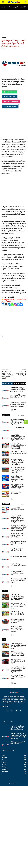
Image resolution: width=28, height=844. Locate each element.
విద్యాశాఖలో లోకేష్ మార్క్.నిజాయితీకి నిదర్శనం (17, 509)
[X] (6, 304)
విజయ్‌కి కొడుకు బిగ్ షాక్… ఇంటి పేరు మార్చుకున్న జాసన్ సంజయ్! (18, 677)
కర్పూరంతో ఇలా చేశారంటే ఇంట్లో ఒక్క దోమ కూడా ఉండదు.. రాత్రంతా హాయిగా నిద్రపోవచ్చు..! (17, 629)
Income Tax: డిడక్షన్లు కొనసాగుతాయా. (16, 493)
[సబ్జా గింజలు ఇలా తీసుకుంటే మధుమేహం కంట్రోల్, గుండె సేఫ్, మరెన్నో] (5, 621)
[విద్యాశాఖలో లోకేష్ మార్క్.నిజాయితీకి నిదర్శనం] (5, 510)
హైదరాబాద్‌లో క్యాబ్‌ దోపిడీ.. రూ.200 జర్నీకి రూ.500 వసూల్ (18, 452)
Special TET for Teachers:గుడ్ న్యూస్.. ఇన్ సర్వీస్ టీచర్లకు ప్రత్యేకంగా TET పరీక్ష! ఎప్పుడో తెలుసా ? (18, 437)
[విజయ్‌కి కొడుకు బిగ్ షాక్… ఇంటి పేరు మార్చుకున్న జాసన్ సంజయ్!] (5, 677)
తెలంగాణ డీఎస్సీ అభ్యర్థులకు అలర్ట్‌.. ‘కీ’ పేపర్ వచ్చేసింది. (21, 373)
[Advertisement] (14, 22)
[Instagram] (15, 304)
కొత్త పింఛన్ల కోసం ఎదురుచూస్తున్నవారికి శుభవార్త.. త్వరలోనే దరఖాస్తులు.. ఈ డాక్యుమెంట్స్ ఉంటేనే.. (18, 445)
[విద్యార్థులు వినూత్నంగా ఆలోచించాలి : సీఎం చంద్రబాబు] (5, 566)
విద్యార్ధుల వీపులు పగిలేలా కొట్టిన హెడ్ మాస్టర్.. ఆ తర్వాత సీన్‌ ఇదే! (18, 543)
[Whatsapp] (12, 304)
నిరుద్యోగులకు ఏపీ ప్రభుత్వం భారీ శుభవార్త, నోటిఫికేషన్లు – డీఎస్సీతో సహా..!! (18, 535)
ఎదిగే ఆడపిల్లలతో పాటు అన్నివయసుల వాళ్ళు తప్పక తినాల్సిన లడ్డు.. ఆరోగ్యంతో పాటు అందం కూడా (17, 461)
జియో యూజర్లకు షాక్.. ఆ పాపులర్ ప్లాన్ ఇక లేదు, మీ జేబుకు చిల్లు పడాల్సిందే (17, 486)
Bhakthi (3, 37)
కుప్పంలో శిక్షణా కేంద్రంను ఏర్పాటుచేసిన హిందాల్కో (17, 549)
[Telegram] (18, 304)
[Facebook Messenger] (21, 304)
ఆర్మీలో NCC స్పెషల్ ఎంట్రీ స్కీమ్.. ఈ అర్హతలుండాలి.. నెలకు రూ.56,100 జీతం (17, 728)
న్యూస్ (8, 7)
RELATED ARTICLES (7, 383)
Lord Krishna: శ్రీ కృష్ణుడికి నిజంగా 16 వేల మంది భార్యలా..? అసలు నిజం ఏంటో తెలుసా (18, 389)
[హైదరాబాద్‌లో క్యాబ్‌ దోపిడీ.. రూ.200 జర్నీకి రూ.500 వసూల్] (5, 453)
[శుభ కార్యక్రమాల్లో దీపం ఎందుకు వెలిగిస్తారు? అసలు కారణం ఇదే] (5, 397)
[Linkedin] (9, 304)
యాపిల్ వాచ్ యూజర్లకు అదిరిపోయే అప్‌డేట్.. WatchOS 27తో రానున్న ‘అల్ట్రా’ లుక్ (17, 478)
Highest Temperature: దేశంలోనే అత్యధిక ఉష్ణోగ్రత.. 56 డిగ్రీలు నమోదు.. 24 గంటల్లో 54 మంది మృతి (18, 736)
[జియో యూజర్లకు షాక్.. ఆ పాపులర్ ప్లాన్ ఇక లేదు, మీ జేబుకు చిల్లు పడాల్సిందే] (5, 486)
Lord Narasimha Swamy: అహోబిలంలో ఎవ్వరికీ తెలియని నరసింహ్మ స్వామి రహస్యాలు (18, 404)
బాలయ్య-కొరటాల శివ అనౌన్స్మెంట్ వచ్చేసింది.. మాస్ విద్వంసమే (18, 661)
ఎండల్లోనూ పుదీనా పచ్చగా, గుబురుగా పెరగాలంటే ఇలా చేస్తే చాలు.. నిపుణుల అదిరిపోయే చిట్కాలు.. (18, 605)
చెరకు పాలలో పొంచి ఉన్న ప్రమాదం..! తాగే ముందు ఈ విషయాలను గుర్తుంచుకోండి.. (17, 613)
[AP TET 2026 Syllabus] (5, 429)
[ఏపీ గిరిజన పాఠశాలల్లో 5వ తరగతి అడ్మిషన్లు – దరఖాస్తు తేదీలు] (5, 573)
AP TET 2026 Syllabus (17, 427)
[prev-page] (12, 410)
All (18, 415)
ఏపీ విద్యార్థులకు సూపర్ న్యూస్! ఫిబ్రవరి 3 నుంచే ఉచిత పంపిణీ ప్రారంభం (18, 580)
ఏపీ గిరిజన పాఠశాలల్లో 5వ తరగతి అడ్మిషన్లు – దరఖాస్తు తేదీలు (18, 573)
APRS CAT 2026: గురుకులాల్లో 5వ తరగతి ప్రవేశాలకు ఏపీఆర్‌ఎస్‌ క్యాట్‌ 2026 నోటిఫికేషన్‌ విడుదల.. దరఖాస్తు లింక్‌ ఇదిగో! (17, 518)
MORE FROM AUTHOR (20, 383)
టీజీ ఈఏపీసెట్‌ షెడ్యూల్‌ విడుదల (18, 556)
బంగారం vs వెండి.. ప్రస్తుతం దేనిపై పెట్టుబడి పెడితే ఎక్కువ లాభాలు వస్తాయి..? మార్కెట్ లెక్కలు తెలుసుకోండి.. (17, 421)
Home (3, 7)
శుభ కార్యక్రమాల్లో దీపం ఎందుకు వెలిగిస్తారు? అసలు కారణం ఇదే (18, 396)
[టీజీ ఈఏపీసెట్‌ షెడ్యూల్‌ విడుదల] (5, 558)
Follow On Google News (12, 101)
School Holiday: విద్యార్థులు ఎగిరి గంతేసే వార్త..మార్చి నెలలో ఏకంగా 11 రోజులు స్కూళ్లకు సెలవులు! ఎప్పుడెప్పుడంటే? (18, 527)
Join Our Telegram (10, 96)
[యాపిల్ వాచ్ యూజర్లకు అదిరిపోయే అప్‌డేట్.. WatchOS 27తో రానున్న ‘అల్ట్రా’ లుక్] (5, 478)
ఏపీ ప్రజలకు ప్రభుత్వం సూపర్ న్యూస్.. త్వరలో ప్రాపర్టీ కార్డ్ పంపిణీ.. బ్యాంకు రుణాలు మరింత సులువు (18, 470)
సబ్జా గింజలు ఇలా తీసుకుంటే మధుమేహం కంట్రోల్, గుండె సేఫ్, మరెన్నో (17, 621)
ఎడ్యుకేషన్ (15, 7)
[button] (2, 2)
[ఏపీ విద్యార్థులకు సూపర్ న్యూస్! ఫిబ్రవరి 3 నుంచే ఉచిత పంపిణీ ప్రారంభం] (5, 581)
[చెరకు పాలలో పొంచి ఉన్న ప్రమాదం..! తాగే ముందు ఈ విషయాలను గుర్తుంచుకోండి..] (5, 613)
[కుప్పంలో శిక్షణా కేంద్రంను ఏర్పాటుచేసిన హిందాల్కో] (5, 551)
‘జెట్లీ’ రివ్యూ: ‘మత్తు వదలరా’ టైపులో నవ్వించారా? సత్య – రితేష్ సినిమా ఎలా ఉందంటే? (17, 653)
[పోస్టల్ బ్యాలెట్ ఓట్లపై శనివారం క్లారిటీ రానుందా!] (5, 744)
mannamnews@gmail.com (17, 706)
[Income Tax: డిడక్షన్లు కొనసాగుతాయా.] (5, 494)
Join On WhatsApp (10, 92)
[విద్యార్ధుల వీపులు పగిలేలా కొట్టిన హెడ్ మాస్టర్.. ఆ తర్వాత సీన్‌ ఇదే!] (5, 543)
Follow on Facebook (10, 106)
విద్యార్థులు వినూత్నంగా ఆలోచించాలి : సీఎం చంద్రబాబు (18, 564)
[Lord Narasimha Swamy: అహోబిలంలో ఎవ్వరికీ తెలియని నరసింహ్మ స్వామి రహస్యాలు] (5, 404)
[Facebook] (3, 304)
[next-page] (15, 410)
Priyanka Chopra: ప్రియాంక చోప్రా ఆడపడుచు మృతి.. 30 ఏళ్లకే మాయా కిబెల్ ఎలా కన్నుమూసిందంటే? (18, 669)
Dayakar (5, 48)
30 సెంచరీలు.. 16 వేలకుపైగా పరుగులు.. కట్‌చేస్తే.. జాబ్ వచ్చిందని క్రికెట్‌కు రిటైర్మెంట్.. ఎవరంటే (8, 375)
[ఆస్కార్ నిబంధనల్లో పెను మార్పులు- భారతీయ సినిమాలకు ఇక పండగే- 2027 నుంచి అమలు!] (5, 645)
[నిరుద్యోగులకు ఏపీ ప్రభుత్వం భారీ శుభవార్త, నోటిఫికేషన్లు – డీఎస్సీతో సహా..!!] (5, 535)
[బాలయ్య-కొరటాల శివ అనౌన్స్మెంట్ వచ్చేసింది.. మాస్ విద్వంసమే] (5, 661)
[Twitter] (20, 710)
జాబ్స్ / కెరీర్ (23, 7)
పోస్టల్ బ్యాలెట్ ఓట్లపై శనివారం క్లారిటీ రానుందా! (18, 742)
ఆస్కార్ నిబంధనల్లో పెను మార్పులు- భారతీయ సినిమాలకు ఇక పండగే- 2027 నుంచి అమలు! (18, 646)
